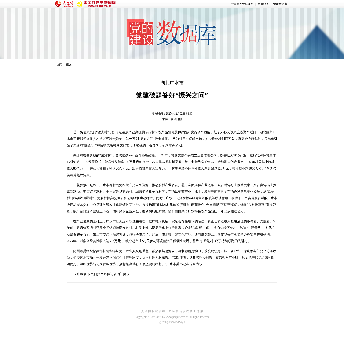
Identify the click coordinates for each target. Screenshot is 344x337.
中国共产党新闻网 (242, 4)
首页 (59, 64)
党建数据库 (280, 4)
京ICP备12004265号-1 (172, 322)
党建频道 (263, 4)
